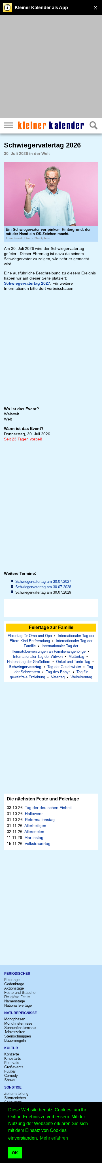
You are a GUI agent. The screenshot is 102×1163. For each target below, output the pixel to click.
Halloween (34, 813)
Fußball (10, 1071)
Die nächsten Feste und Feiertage (43, 798)
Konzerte (11, 1054)
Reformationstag (40, 819)
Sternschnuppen (17, 1036)
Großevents (14, 1067)
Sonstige (13, 1087)
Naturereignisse (20, 1013)
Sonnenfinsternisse (20, 1028)
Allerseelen (34, 831)
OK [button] (15, 1152)
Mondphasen (14, 1019)
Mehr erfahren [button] (54, 1138)
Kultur (11, 1048)
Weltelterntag (81, 677)
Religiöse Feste (17, 997)
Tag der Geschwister (64, 667)
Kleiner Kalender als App (41, 7)
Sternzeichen (15, 1098)
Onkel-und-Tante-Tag (73, 662)
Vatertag (58, 677)
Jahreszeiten (14, 1032)
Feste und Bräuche (19, 992)
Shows (9, 1080)
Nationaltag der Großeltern (28, 662)
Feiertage (12, 980)
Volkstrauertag (37, 843)
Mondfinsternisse (18, 1023)
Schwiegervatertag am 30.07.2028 (43, 587)
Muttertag (76, 656)
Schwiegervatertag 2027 (27, 283)
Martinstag (33, 837)
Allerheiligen (35, 825)
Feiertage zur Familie (51, 627)
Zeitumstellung (16, 1093)
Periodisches (17, 974)
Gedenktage (14, 984)
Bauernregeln (15, 1040)
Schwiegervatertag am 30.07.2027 (43, 581)
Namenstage (14, 1001)
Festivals (11, 1063)
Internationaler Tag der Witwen (38, 656)
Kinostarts (12, 1058)
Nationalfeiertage (18, 1005)
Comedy (11, 1075)
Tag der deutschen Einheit (48, 807)
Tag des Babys (58, 672)
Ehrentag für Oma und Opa (30, 636)
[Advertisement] (51, 67)
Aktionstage (14, 988)
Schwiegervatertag (25, 667)
